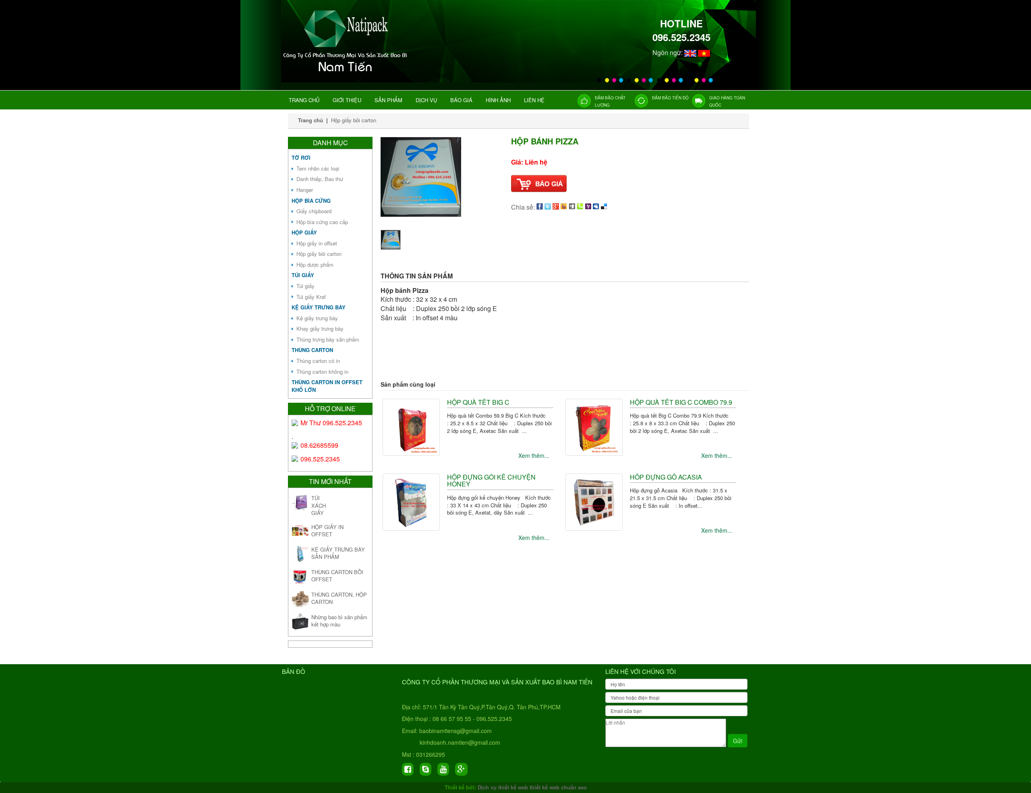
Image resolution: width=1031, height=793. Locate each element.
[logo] (347, 72)
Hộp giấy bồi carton (353, 120)
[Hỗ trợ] (295, 422)
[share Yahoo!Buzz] (564, 207)
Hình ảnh (498, 100)
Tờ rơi (301, 157)
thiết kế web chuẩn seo (558, 787)
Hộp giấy (304, 232)
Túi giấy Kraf (311, 297)
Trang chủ (304, 100)
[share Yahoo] (588, 207)
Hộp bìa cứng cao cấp (322, 222)
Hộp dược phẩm (314, 264)
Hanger (304, 190)
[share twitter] (547, 207)
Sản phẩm (388, 100)
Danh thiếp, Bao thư (319, 179)
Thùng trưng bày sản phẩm (327, 339)
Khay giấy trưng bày (320, 328)
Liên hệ (534, 100)
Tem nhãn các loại (317, 168)
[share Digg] (572, 207)
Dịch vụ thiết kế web (503, 787)
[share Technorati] (580, 207)
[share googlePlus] (556, 207)
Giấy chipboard (313, 211)
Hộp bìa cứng (311, 200)
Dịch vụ (426, 100)
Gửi (737, 741)
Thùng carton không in (322, 371)
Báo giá (461, 100)
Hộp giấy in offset (316, 243)
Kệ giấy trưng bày (319, 307)
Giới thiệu (347, 100)
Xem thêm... (533, 455)
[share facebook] (539, 207)
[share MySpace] (596, 207)
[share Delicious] (604, 207)
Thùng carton (312, 350)
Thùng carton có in (318, 361)
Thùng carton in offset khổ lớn (327, 385)
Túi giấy (303, 275)
